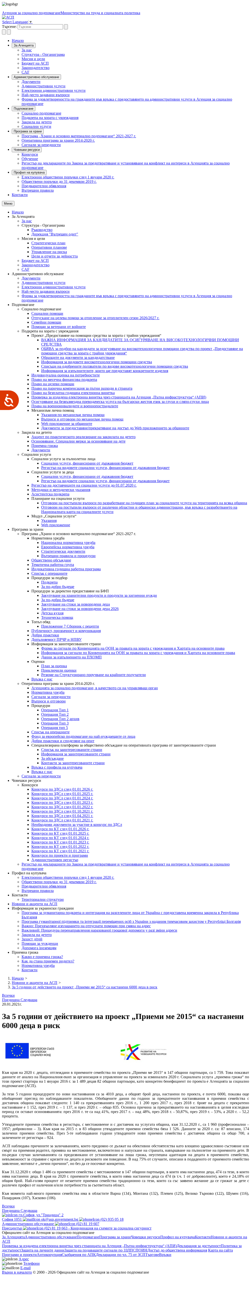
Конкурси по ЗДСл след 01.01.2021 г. (62, 820)
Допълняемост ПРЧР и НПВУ (56, 639)
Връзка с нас (41, 679)
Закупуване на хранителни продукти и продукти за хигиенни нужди (99, 595)
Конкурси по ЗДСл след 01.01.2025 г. (62, 794)
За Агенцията (24, 45)
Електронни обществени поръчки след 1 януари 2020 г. (68, 177)
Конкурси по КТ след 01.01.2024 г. (60, 838)
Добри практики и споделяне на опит (62, 741)
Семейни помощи (46, 322)
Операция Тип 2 (55, 714)
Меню (8, 203)
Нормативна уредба (47, 692)
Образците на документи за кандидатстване (78, 357)
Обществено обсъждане (51, 560)
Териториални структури (43, 899)
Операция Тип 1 (55, 710)
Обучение (30, 159)
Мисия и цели (33, 59)
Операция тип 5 (54, 728)
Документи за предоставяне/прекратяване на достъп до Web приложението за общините (115, 428)
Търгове (152, 1255)
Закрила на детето (37, 122)
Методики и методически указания (60, 490)
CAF (25, 72)
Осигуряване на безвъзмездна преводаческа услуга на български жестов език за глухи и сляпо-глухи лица (120, 401)
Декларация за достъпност (199, 1246)
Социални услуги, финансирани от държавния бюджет (87, 463)
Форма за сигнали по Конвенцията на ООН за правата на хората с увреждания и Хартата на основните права (133, 648)
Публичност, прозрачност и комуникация (66, 631)
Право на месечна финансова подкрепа (64, 379)
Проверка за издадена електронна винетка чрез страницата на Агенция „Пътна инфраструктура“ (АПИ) (118, 397)
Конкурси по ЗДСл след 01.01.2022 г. (62, 807)
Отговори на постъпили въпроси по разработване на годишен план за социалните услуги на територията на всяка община (144, 503)
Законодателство (36, 68)
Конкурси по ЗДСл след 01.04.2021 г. (62, 816)
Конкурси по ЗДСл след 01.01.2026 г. (62, 789)
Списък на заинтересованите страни (71, 750)
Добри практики (45, 635)
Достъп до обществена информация (177, 1250)
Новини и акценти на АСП (34, 904)
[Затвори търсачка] (9, 32)
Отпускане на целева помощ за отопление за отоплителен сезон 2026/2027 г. (95, 318)
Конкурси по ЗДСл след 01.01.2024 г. (62, 798)
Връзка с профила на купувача (56, 767)
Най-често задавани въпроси (46, 95)
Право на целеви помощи (52, 384)
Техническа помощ (57, 617)
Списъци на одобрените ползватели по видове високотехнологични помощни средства (114, 366)
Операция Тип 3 (55, 723)
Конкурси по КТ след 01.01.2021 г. (60, 851)
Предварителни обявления (44, 186)
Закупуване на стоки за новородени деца (75, 604)
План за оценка (54, 666)
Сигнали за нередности (41, 145)
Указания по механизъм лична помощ (72, 415)
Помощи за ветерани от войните (58, 327)
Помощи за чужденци (40, 943)
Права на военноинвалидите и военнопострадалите (74, 406)
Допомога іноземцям (39, 948)
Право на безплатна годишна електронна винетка (73, 393)
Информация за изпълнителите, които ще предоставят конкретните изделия (104, 371)
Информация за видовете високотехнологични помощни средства (96, 362)
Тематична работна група (52, 565)
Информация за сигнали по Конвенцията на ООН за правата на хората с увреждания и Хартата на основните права (138, 653)
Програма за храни (28, 131)
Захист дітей (32, 939)
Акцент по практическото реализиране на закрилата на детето (83, 437)
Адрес (24, 1259)
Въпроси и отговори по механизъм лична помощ (82, 419)
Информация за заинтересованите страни (76, 754)
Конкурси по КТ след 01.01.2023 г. (60, 842)
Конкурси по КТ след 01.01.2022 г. (60, 846)
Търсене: (9, 26)
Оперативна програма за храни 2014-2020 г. (58, 140)
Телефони (31, 1263)
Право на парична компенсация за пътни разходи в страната (81, 388)
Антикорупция (49, 1255)
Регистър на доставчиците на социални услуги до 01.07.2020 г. (84, 485)
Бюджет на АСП (35, 63)
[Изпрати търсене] (66, 26)
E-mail (25, 1268)
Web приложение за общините (66, 424)
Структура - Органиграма (43, 54)
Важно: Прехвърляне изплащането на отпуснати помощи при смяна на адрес (86, 926)
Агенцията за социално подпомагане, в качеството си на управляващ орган (94, 688)
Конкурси (30, 154)
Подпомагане (23, 108)
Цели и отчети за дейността (54, 256)
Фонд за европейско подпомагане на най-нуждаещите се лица (83, 736)
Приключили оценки (58, 670)
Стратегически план (48, 243)
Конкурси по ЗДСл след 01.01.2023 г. (62, 802)
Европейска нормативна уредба (67, 547)
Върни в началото (17, 1272)
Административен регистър (54, 860)
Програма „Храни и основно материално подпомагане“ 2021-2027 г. (79, 136)
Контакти (20, 195)
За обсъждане (52, 758)
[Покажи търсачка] (4, 32)
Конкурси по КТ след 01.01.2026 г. (60, 829)
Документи (31, 82)
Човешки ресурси (27, 150)
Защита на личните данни (42, 1250)
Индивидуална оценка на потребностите (65, 375)
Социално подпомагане (41, 113)
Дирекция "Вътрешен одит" (54, 234)
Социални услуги (36, 126)
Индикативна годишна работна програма (66, 569)
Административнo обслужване (36, 77)
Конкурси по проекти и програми (59, 855)
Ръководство (41, 230)
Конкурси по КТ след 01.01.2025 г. (60, 833)
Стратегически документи (63, 551)
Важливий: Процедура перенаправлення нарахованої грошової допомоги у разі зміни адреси (99, 930)
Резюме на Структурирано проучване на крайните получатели (93, 675)
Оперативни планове (49, 247)
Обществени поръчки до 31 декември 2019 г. (59, 181)
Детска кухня (52, 613)
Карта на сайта (220, 1250)
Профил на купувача (29, 172)
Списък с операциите (49, 573)
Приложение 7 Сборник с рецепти (70, 626)
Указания (49, 520)
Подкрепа (49, 582)
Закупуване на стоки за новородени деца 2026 (80, 609)
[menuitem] (135, 50)
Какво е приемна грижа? (42, 957)
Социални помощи (47, 313)
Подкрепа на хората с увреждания (50, 118)
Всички (8, 995)
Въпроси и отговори (48, 701)
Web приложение (55, 525)
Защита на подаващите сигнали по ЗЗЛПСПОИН (105, 1250)
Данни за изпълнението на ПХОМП (71, 657)
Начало (18, 40)
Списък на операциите (50, 732)
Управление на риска (49, 252)
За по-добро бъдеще (57, 587)
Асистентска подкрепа (50, 494)
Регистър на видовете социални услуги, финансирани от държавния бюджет (105, 468)
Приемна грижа (44, 446)
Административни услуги (43, 86)
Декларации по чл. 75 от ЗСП (120, 1255)
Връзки (165, 1255)
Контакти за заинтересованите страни (73, 763)
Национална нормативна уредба (68, 542)
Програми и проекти (19, 1255)
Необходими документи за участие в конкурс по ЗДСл (76, 824)
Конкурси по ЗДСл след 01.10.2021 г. (62, 811)
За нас (27, 50)
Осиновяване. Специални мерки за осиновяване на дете (78, 441)
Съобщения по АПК (79, 1255)
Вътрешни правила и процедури (68, 556)
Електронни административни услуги (54, 90)
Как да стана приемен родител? (48, 961)
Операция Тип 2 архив (60, 719)
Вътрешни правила (38, 190)
